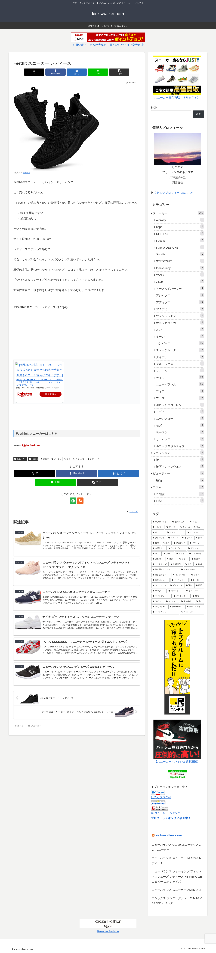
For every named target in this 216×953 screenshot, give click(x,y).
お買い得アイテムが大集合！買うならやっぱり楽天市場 (108, 44)
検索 (154, 107)
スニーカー (21, 459)
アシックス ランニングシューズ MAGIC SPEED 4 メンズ (177, 901)
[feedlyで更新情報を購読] (73, 500)
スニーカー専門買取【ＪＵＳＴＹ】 (177, 97)
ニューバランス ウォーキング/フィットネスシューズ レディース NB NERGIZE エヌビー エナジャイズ (177, 876)
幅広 (68, 459)
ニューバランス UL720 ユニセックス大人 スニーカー (176, 847)
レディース (94, 459)
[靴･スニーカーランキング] (159, 807)
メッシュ (58, 459)
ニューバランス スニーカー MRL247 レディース (177, 860)
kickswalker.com (168, 835)
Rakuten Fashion (108, 931)
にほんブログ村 (161, 797)
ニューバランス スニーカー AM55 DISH (177, 889)
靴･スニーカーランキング (165, 813)
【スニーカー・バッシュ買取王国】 (177, 761)
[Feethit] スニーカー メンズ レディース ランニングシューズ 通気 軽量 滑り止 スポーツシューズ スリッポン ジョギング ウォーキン (39, 382)
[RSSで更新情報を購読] (80, 500)
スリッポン (80, 459)
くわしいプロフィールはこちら (174, 192)
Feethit (34, 459)
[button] (119, 72)
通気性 (46, 459)
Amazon (26, 173)
